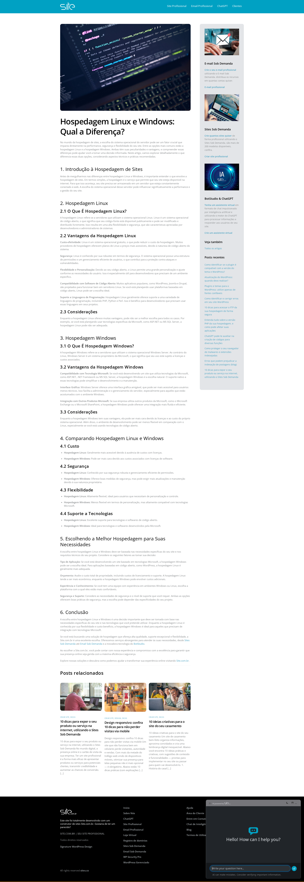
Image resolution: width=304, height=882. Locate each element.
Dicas (72, 717)
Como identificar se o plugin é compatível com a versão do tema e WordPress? (220, 268)
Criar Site (64, 717)
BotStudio (139, 643)
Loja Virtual (129, 835)
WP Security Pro (132, 856)
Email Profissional (201, 6)
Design (118, 718)
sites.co (84, 870)
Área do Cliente (195, 813)
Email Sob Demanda (91, 643)
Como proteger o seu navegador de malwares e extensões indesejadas (222, 352)
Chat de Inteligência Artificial (203, 824)
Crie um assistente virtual (218, 232)
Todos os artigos (213, 248)
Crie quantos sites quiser (218, 135)
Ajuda (190, 807)
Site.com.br (182, 660)
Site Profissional (176, 6)
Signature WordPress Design (76, 846)
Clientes (237, 6)
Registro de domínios (135, 840)
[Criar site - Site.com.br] (67, 8)
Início (126, 807)
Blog (189, 829)
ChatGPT (222, 6)
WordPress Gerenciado (136, 862)
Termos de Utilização (198, 835)
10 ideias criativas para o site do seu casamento (167, 723)
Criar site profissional (216, 156)
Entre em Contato (197, 818)
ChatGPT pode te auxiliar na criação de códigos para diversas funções (219, 340)
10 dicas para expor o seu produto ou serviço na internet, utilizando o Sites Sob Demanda (79, 727)
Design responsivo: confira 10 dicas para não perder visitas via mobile (123, 726)
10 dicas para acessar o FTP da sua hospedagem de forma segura (221, 311)
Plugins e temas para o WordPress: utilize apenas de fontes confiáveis (220, 290)
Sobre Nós (129, 813)
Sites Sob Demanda (134, 846)
